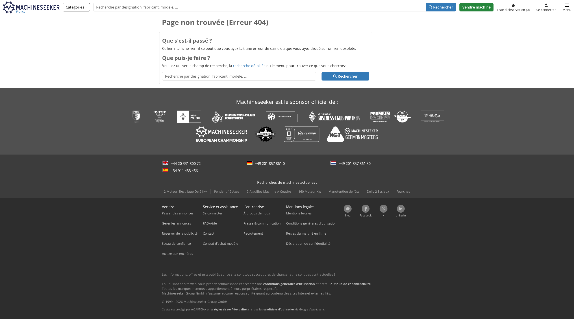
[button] (567, 7)
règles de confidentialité (230, 309)
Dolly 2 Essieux (378, 191)
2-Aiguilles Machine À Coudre (269, 191)
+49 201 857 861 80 (355, 163)
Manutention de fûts (343, 191)
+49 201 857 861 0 (270, 163)
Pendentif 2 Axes (226, 191)
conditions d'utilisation (279, 309)
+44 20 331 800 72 (186, 163)
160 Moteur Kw (309, 191)
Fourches (403, 191)
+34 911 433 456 (184, 170)
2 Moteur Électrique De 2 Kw (185, 191)
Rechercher (442, 7)
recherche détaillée (249, 65)
